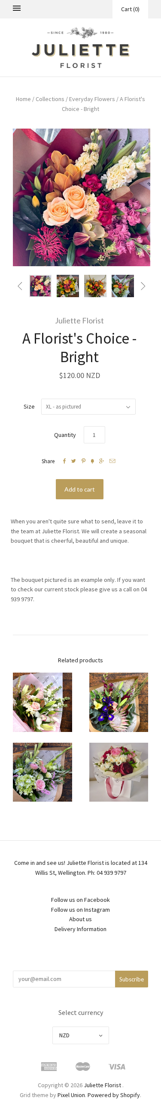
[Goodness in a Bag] (119, 772)
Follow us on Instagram (80, 909)
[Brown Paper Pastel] (42, 772)
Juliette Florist (79, 320)
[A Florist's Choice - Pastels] (42, 702)
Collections (50, 99)
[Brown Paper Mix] (119, 702)
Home (23, 99)
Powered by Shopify (114, 1095)
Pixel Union (71, 1095)
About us (80, 919)
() (130, 9)
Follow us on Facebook (80, 900)
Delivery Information (80, 929)
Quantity (65, 435)
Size (29, 406)
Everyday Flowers (92, 99)
